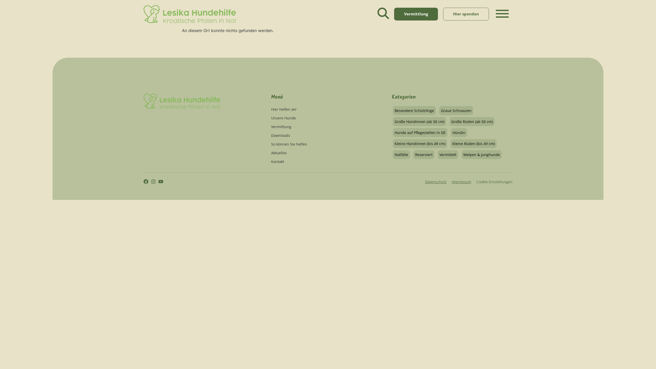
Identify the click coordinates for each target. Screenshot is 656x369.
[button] (502, 18)
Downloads (280, 135)
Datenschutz (436, 181)
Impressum (461, 181)
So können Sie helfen (289, 144)
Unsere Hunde (283, 118)
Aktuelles (279, 152)
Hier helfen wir (284, 109)
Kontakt (277, 161)
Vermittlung (281, 126)
